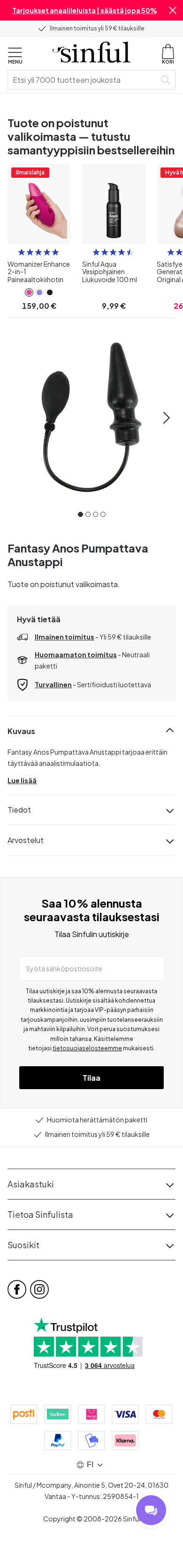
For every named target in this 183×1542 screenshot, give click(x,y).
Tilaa (91, 1078)
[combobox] (83, 80)
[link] (29, 292)
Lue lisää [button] (22, 780)
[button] (172, 10)
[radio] (21, 252)
